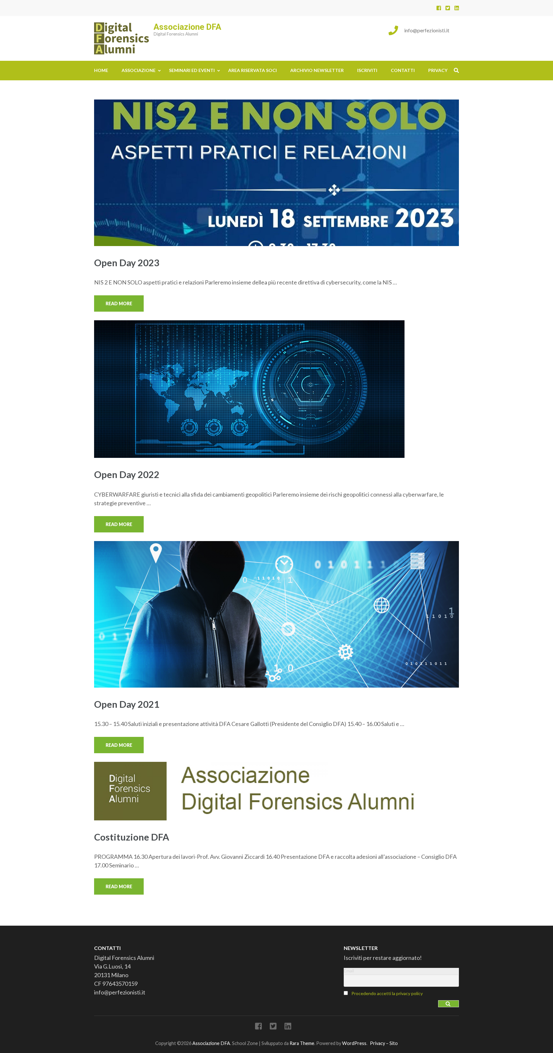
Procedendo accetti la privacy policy (387, 993)
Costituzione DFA (131, 836)
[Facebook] (439, 8)
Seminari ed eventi (192, 70)
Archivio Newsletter (317, 70)
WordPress (354, 1043)
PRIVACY (437, 70)
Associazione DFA (187, 27)
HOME (101, 70)
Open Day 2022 (126, 474)
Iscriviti (367, 70)
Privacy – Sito (384, 1043)
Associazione (139, 70)
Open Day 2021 (126, 704)
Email (349, 970)
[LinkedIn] (456, 8)
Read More (119, 303)
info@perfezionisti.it (426, 30)
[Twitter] (447, 8)
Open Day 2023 (126, 262)
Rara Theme (302, 1043)
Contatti (403, 70)
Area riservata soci (252, 70)
